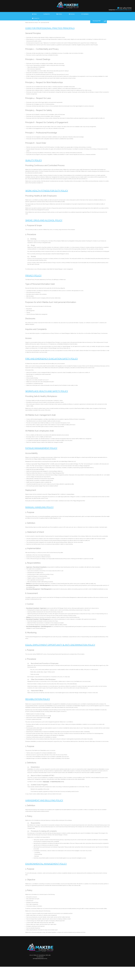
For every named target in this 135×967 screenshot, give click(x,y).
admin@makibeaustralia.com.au (123, 9)
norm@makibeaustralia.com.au (57, 781)
